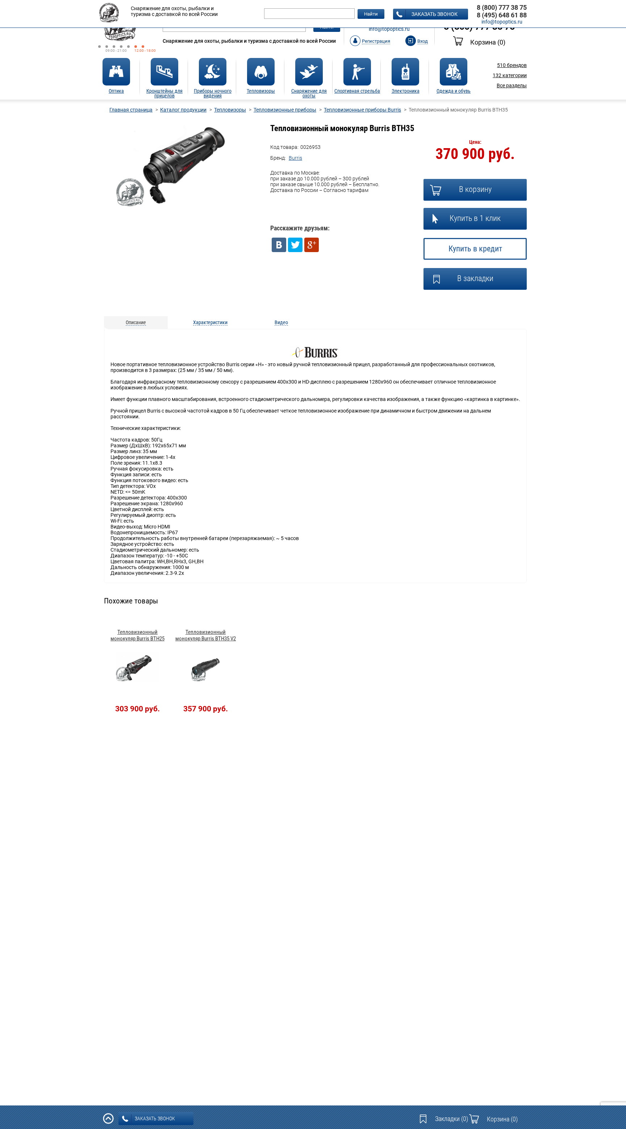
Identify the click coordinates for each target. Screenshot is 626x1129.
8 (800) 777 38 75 (502, 7)
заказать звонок (435, 14)
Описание (136, 322)
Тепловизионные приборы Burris (362, 110)
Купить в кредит (475, 248)
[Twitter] (295, 245)
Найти (371, 14)
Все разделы (512, 85)
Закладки (451, 1118)
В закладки (475, 278)
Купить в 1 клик (475, 218)
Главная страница (131, 110)
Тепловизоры (230, 110)
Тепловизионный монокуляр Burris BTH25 (137, 635)
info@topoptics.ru (389, 29)
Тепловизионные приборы (285, 110)
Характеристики (210, 322)
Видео (281, 322)
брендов (512, 65)
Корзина (487, 42)
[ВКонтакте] (279, 245)
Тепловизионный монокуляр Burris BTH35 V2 (205, 635)
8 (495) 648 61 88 (502, 15)
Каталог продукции (183, 110)
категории (510, 75)
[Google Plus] (311, 245)
